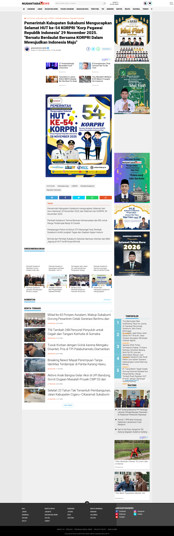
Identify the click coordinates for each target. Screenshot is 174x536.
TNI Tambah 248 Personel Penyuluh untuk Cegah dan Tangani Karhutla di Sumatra (75, 332)
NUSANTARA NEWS (51, 9)
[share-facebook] (88, 49)
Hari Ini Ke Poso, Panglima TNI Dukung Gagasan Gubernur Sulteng (132, 430)
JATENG (70, 512)
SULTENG (70, 518)
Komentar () (107, 49)
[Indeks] (145, 3)
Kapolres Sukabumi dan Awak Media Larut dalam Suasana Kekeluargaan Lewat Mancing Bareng (135, 360)
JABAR (40, 9)
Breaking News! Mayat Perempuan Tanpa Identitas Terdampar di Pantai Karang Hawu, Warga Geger (77, 364)
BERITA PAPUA (50, 509)
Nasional (136, 9)
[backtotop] (87, 503)
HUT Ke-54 (31, 18)
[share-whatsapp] (98, 49)
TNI (103, 9)
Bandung (110, 9)
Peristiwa (95, 9)
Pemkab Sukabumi (62, 18)
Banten (119, 9)
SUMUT (47, 521)
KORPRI (51, 18)
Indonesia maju (41, 18)
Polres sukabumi (67, 9)
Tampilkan (107, 299)
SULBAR (24, 518)
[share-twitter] (93, 49)
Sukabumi (31, 9)
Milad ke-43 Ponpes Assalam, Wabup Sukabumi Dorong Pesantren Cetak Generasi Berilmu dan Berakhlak (79, 319)
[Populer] (150, 3)
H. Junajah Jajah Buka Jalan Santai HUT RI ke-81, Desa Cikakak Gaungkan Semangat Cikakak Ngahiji (135, 337)
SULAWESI (93, 515)
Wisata (127, 9)
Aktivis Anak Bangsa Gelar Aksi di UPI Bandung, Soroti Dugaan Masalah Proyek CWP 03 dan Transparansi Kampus (79, 379)
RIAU (69, 515)
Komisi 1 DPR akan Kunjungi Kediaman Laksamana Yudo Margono (130, 422)
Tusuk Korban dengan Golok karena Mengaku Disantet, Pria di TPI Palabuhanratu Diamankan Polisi (79, 349)
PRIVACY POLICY (100, 529)
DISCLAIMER (112, 529)
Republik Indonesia (77, 18)
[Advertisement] (33, 89)
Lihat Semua (68, 405)
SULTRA (93, 518)
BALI (23, 509)
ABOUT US (61, 529)
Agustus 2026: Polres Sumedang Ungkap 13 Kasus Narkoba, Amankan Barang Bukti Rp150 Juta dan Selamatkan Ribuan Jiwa (135, 350)
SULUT (24, 521)
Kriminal (25, 515)
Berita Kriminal (96, 509)
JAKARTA (48, 512)
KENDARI (93, 512)
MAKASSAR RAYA (82, 9)
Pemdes (146, 9)
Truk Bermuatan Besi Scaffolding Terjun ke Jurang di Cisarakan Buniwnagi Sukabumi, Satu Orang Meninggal (134, 326)
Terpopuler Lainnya (132, 380)
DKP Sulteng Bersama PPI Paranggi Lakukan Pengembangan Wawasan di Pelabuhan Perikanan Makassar (132, 412)
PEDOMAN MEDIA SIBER (83, 529)
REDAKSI (69, 529)
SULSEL (47, 518)
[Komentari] (106, 197)
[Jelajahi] (171, 3)
